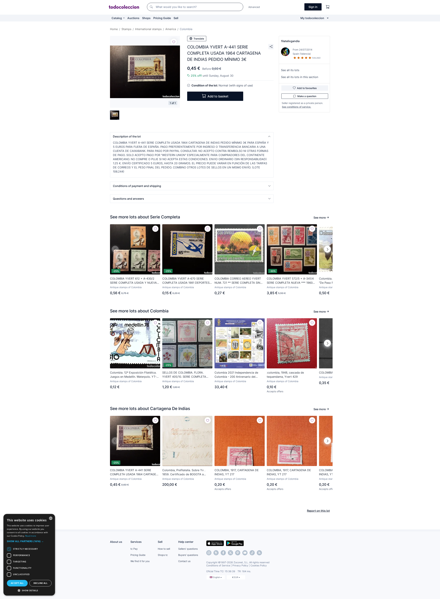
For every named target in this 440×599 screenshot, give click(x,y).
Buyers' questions (188, 554)
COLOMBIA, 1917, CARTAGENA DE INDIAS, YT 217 (236, 472)
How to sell (164, 548)
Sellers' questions (188, 548)
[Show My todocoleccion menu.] (328, 18)
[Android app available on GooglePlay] (235, 543)
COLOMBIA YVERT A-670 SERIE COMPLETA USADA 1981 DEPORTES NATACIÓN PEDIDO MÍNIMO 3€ (186, 281)
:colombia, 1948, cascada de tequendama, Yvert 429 (285, 374)
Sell (176, 18)
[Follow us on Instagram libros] (216, 552)
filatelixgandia (290, 41)
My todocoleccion (312, 18)
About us (116, 541)
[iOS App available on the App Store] (215, 543)
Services (136, 541)
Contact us (184, 561)
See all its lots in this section (299, 77)
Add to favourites (307, 88)
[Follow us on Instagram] (208, 552)
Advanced (254, 6)
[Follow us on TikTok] (252, 552)
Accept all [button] (17, 583)
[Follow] (174, 42)
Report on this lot (318, 510)
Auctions (133, 18)
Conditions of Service (218, 565)
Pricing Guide (162, 18)
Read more (30, 535)
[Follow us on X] (230, 552)
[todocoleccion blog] (259, 552)
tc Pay (134, 548)
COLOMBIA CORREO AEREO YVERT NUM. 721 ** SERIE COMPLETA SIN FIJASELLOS (237, 281)
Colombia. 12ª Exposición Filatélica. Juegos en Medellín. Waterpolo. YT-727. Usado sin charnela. (133, 375)
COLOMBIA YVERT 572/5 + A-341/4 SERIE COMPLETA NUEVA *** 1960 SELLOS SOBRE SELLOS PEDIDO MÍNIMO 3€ (290, 281)
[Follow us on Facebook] (223, 552)
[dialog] (29, 555)
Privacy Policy (240, 565)
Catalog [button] (117, 18)
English (217, 577)
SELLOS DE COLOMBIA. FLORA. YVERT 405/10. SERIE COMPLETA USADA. (184, 375)
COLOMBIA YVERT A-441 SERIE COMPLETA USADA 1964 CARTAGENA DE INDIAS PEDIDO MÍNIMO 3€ (135, 472)
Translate (199, 38)
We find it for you (140, 561)
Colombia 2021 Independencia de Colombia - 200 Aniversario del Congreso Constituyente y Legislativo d (239, 375)
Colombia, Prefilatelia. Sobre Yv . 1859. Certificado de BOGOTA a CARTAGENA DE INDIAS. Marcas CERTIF (183, 472)
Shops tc (163, 554)
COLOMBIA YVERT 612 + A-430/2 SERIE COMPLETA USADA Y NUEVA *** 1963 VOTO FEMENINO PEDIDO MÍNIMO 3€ (133, 281)
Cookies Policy (258, 565)
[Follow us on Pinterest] (237, 552)
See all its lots (290, 70)
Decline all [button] (40, 583)
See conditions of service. (296, 106)
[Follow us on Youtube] (245, 552)
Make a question (306, 96)
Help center (185, 541)
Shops (146, 18)
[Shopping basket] (328, 7)
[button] (192, 136)
